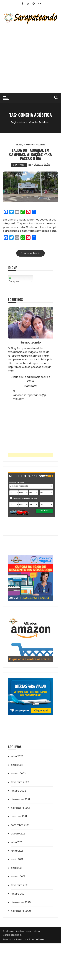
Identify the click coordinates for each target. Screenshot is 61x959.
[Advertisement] (30, 56)
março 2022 (18, 773)
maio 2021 (17, 859)
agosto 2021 (18, 833)
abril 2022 (17, 765)
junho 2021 (17, 851)
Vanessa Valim (41, 165)
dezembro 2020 (21, 902)
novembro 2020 (21, 911)
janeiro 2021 (18, 893)
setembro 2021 (20, 825)
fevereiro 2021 (19, 885)
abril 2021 (17, 868)
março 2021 (18, 876)
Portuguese (14, 281)
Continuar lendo (30, 253)
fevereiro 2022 (20, 782)
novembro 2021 (20, 808)
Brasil (19, 144)
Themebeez (36, 939)
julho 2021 (17, 842)
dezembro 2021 (20, 799)
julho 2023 (17, 756)
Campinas (29, 144)
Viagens (40, 144)
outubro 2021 (19, 816)
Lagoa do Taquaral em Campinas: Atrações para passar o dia (30, 154)
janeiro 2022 (18, 790)
